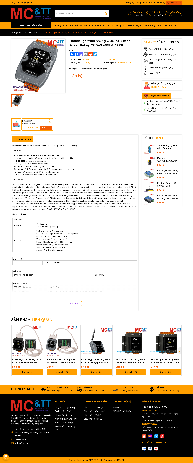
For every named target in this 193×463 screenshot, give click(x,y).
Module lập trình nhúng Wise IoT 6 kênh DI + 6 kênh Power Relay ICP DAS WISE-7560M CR (130, 361)
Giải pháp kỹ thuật (122, 411)
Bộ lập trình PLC (63, 411)
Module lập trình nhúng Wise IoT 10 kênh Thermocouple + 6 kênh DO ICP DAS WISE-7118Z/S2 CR (62, 361)
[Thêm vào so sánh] (40, 332)
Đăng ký (130, 2)
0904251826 (175, 2)
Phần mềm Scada (63, 415)
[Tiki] (156, 436)
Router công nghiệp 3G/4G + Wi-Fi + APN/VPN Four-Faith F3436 (167, 185)
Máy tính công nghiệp (65, 407)
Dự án (139, 25)
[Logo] (31, 13)
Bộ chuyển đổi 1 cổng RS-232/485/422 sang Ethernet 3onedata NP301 (168, 197)
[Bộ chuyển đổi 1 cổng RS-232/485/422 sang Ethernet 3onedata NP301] (149, 199)
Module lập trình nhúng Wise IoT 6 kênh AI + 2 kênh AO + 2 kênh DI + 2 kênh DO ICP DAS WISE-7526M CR (164, 361)
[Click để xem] (38, 66)
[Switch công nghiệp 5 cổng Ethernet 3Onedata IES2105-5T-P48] (149, 149)
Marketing (149, 25)
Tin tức (109, 25)
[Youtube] (156, 448)
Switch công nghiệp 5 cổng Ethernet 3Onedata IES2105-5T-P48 (168, 147)
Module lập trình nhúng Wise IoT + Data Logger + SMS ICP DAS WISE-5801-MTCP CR (95, 361)
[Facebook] (150, 448)
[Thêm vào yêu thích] (40, 328)
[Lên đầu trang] (187, 439)
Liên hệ (172, 25)
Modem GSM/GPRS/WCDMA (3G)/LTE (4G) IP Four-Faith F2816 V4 (168, 159)
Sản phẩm (75, 25)
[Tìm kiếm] (105, 13)
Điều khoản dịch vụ (93, 418)
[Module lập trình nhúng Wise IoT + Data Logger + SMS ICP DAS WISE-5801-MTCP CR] (96, 341)
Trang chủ (60, 25)
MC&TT (120, 460)
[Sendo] (162, 436)
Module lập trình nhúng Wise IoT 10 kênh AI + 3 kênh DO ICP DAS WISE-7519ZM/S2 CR (27, 361)
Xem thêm (75, 303)
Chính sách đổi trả (92, 415)
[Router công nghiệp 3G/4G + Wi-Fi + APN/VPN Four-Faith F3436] (149, 187)
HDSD (131, 25)
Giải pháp (120, 25)
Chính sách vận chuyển (95, 411)
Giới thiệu (162, 25)
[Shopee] (144, 436)
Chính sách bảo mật (93, 407)
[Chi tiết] (49, 121)
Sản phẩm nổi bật (93, 25)
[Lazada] (150, 436)
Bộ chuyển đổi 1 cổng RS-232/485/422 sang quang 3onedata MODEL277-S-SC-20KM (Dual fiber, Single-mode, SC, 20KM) (168, 172)
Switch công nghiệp (64, 422)
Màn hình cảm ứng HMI (66, 418)
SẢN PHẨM (32, 319)
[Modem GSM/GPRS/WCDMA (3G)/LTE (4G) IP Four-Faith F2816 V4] (149, 162)
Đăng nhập (142, 2)
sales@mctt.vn (22, 443)
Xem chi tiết (27, 372)
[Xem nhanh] (40, 337)
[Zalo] (144, 448)
